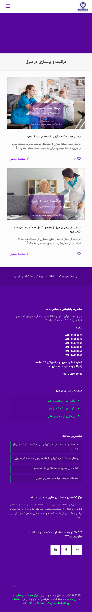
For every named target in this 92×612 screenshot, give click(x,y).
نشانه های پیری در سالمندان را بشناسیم (56, 468)
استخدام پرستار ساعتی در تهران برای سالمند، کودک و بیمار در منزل (46, 446)
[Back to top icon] (14, 586)
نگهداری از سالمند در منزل (60, 401)
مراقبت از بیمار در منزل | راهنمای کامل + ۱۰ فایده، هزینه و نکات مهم (47, 229)
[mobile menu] (8, 6)
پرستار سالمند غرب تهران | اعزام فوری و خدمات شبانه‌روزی (46, 458)
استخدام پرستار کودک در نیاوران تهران (57, 478)
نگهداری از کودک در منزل (61, 408)
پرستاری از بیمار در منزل (61, 416)
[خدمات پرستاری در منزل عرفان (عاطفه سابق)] (83, 6)
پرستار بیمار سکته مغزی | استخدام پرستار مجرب (53, 136)
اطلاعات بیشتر (18, 159)
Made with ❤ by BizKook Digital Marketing (40, 601)
